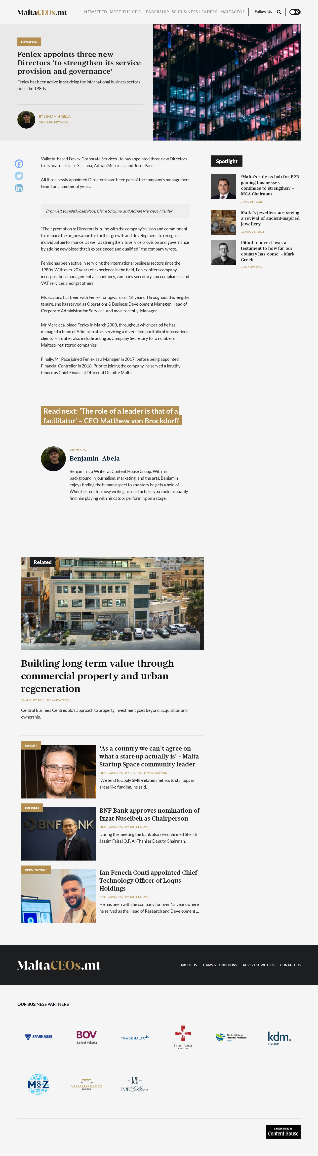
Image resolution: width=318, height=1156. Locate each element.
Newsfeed (95, 12)
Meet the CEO (125, 12)
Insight (31, 745)
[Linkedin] (20, 189)
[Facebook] (20, 165)
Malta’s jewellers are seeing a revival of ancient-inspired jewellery (270, 218)
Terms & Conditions (219, 965)
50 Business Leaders (194, 12)
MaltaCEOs (232, 12)
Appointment (36, 869)
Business (32, 807)
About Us (189, 965)
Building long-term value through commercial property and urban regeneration (97, 676)
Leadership (156, 12)
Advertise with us (259, 965)
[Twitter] (20, 177)
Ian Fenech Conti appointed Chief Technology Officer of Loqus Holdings (148, 881)
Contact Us (290, 965)
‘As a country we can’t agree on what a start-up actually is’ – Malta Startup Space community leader (149, 757)
